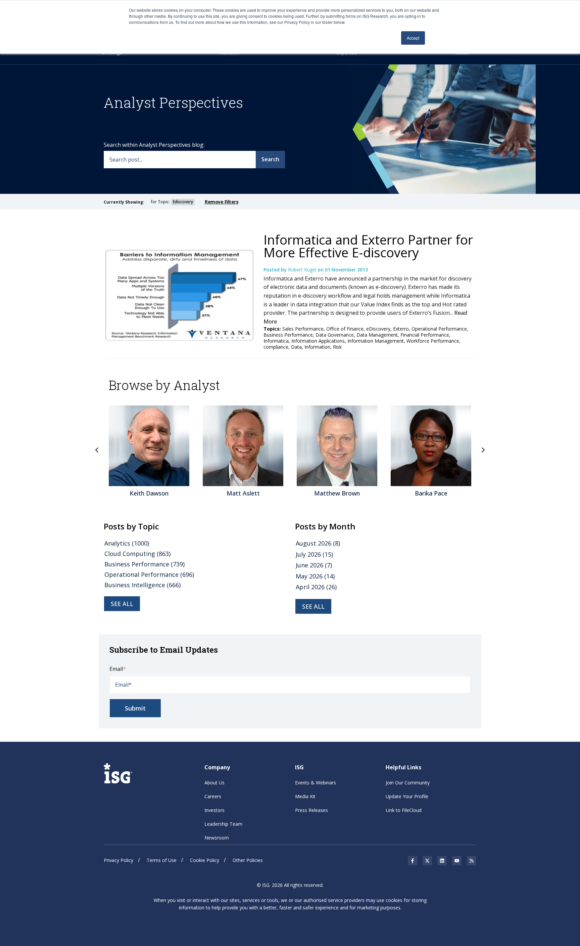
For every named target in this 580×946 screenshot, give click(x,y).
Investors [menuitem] (214, 810)
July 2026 (314, 554)
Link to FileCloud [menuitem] (404, 810)
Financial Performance (424, 335)
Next (483, 450)
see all (122, 604)
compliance (275, 347)
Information (317, 347)
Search (270, 159)
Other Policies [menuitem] (248, 860)
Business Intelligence (142, 585)
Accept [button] (413, 38)
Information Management (375, 341)
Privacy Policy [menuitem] (118, 860)
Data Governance (335, 335)
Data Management (377, 335)
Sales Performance (303, 329)
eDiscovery (378, 329)
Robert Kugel (303, 269)
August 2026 (318, 543)
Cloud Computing (137, 554)
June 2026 (314, 565)
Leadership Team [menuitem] (223, 824)
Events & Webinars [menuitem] (315, 782)
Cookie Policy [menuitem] (204, 860)
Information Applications (318, 341)
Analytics (126, 543)
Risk (337, 347)
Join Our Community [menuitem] (408, 782)
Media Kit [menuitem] (305, 796)
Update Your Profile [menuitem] (407, 796)
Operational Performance (439, 329)
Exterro (401, 329)
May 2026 (315, 576)
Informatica (276, 341)
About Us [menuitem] (214, 782)
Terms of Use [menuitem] (162, 860)
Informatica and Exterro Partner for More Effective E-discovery (368, 246)
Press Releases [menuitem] (311, 810)
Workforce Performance (432, 341)
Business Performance (288, 335)
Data (296, 347)
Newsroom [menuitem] (216, 837)
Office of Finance (345, 329)
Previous (97, 450)
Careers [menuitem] (212, 796)
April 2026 (316, 587)
